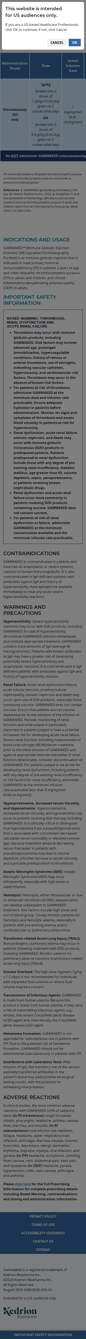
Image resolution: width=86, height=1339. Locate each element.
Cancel (57, 42)
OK (74, 42)
